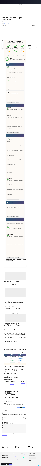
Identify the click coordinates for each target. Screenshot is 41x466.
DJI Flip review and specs (7, 392)
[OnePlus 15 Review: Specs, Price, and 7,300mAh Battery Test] (37, 46)
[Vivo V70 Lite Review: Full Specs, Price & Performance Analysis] (37, 43)
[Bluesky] (38, 463)
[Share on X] (5, 23)
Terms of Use (6, 464)
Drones (4, 14)
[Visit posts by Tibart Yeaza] (2, 410)
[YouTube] (33, 463)
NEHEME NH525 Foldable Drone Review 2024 (10, 394)
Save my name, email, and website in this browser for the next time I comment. (10, 433)
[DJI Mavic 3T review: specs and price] (20, 443)
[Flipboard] (36, 463)
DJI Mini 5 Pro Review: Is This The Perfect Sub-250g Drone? (11, 391)
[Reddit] (25, 410)
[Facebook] (22, 410)
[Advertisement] (20, 9)
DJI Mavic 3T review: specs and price (20, 447)
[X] (32, 463)
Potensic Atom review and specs (8, 390)
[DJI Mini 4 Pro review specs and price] (8, 443)
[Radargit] (5, 2)
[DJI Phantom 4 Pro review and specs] (33, 443)
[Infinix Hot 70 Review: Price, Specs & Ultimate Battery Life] (37, 48)
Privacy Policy (2, 464)
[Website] (21, 410)
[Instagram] (34, 463)
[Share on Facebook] (4, 23)
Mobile (28, 40)
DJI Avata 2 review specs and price (8, 393)
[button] (10, 464)
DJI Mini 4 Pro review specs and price (11, 387)
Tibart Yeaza (5, 410)
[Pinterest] (35, 463)
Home (2, 14)
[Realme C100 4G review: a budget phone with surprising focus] (37, 40)
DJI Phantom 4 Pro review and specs (33, 447)
